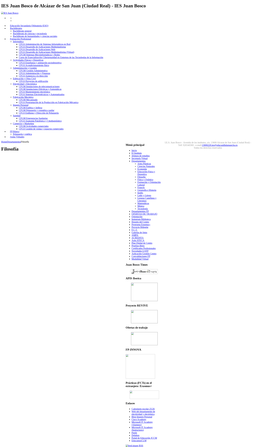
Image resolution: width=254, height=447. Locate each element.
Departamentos (14, 142)
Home (4, 142)
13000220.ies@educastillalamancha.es (220, 145)
